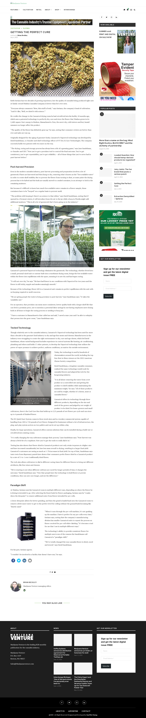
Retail (39, 10)
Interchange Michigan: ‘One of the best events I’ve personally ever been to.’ (63, 680)
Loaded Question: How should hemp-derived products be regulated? (124, 157)
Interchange (69, 10)
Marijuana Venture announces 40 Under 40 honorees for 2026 (83, 651)
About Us (60, 711)
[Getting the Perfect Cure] (105, 186)
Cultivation (28, 10)
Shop (57, 10)
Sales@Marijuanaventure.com (22, 664)
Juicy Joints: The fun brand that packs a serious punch (123, 171)
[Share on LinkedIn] (24, 562)
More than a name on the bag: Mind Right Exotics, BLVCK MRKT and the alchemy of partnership (116, 143)
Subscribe (108, 296)
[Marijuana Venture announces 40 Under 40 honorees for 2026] (83, 640)
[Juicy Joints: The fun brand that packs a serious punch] (105, 172)
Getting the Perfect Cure (122, 184)
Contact (86, 711)
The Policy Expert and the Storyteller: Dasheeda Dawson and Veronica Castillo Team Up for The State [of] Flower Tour (83, 682)
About (47, 10)
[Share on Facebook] (13, 562)
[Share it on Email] (30, 562)
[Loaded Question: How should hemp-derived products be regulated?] (105, 158)
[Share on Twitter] (19, 562)
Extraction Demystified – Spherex (124, 197)
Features (14, 10)
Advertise (73, 711)
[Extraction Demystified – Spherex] (105, 199)
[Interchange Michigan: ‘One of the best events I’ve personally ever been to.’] (63, 669)
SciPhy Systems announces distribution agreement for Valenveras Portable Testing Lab (62, 653)
